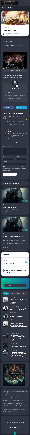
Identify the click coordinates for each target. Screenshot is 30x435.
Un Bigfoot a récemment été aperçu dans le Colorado (17, 317)
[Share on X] (2, 8)
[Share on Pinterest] (8, 8)
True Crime (16, 297)
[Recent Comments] (18, 293)
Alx (23, 422)
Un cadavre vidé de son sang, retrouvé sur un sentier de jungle (18, 309)
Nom (4, 156)
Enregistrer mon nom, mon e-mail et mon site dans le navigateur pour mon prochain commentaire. (15, 168)
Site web (5, 161)
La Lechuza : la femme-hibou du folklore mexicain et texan (18, 345)
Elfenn (8, 116)
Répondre (9, 131)
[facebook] (10, 428)
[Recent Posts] (6, 293)
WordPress (14, 422)
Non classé (6, 27)
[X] (12, 428)
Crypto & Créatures (14, 306)
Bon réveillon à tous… (10, 207)
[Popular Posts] (12, 293)
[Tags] (24, 293)
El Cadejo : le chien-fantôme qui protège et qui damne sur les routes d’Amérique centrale (18, 337)
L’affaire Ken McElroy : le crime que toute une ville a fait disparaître (18, 301)
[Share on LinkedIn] (11, 8)
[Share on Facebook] (5, 8)
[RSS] (17, 428)
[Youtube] (15, 428)
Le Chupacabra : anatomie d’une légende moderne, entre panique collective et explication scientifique (18, 354)
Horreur (11, 297)
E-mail (18, 156)
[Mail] (19, 428)
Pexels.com (19, 70)
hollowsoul (8, 33)
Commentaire (7, 146)
